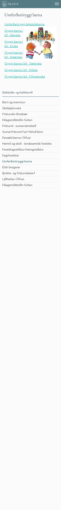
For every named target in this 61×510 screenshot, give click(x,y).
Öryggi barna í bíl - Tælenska (23, 63)
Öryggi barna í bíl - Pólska (21, 70)
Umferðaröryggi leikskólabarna (24, 24)
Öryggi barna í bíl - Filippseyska (24, 76)
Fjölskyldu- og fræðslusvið (17, 92)
